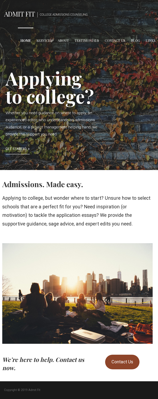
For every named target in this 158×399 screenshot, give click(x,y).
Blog (135, 40)
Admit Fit (19, 13)
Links (151, 40)
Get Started (16, 149)
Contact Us (115, 40)
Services (44, 40)
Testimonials (87, 40)
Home (25, 40)
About (63, 40)
